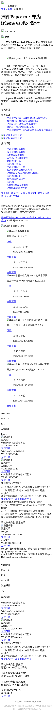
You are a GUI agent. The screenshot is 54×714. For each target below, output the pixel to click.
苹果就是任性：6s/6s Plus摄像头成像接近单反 (30, 130)
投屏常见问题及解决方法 (19, 170)
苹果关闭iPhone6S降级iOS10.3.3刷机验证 (27, 118)
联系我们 (15, 193)
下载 (9, 241)
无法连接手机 (14, 161)
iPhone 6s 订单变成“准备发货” (22, 124)
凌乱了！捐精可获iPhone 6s (20, 127)
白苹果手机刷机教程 (17, 158)
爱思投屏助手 (14, 176)
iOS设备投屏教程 (15, 155)
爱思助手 (11, 182)
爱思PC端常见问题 (40, 193)
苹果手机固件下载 (16, 167)
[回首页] (4, 6)
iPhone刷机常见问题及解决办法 (23, 173)
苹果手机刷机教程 (16, 149)
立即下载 (11, 257)
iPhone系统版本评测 (17, 188)
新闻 (9, 9)
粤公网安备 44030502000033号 (16, 217)
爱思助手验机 (14, 164)
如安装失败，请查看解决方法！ (17, 499)
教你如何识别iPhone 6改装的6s (22, 121)
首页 (3, 9)
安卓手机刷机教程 (16, 152)
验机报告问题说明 (16, 179)
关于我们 (5, 193)
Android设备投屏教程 (17, 185)
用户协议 (14, 196)
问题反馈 (25, 193)
